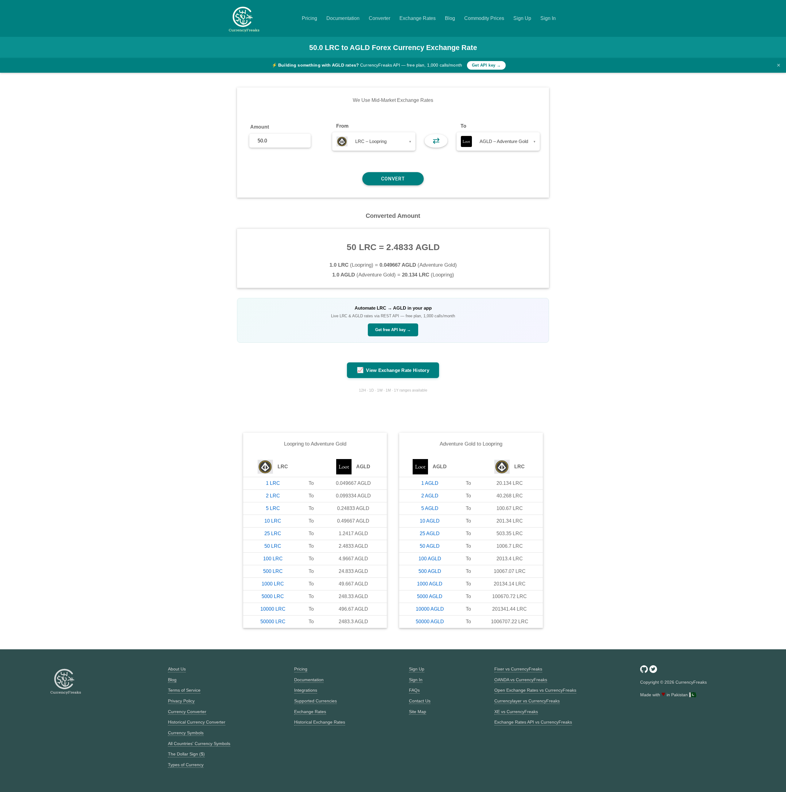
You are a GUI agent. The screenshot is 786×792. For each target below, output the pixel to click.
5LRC (273, 508)
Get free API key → (393, 329)
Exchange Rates (417, 18)
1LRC (273, 483)
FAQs (414, 690)
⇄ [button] (436, 140)
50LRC (272, 546)
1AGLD (429, 483)
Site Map (417, 711)
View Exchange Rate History (393, 370)
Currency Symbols (186, 732)
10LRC (272, 520)
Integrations (305, 690)
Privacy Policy (181, 700)
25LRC (272, 533)
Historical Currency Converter (196, 722)
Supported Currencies (315, 700)
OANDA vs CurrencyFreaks (520, 679)
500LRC (273, 571)
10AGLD (430, 520)
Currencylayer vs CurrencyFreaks (527, 700)
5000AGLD (429, 596)
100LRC (273, 558)
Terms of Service (184, 690)
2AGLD (429, 495)
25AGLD (430, 533)
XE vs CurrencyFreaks (516, 711)
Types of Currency (186, 764)
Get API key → (486, 65)
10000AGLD (430, 609)
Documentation (343, 18)
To (463, 126)
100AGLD (429, 558)
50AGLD (430, 546)
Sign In (548, 18)
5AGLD (429, 508)
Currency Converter (187, 711)
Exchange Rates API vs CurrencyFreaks (533, 722)
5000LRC (273, 596)
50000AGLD (430, 621)
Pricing (309, 18)
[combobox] (373, 141)
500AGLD (429, 571)
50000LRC (273, 621)
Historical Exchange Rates (319, 722)
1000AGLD (429, 583)
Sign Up (522, 18)
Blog (450, 18)
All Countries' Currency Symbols (199, 743)
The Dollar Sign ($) (186, 753)
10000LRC (273, 609)
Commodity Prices (484, 18)
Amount (259, 126)
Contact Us (419, 700)
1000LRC (273, 583)
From (342, 126)
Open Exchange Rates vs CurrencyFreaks (535, 690)
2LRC (273, 495)
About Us (177, 668)
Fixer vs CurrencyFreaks (518, 668)
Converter (379, 18)
